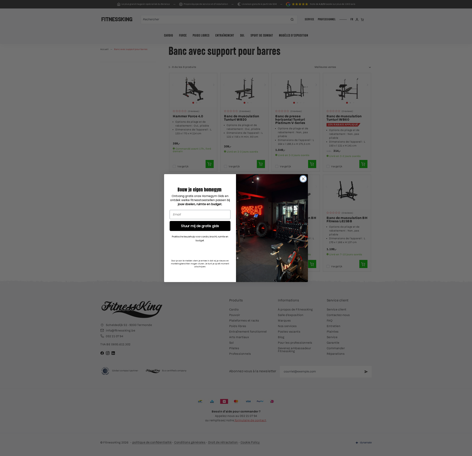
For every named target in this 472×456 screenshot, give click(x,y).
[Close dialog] (303, 179)
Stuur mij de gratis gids (200, 226)
